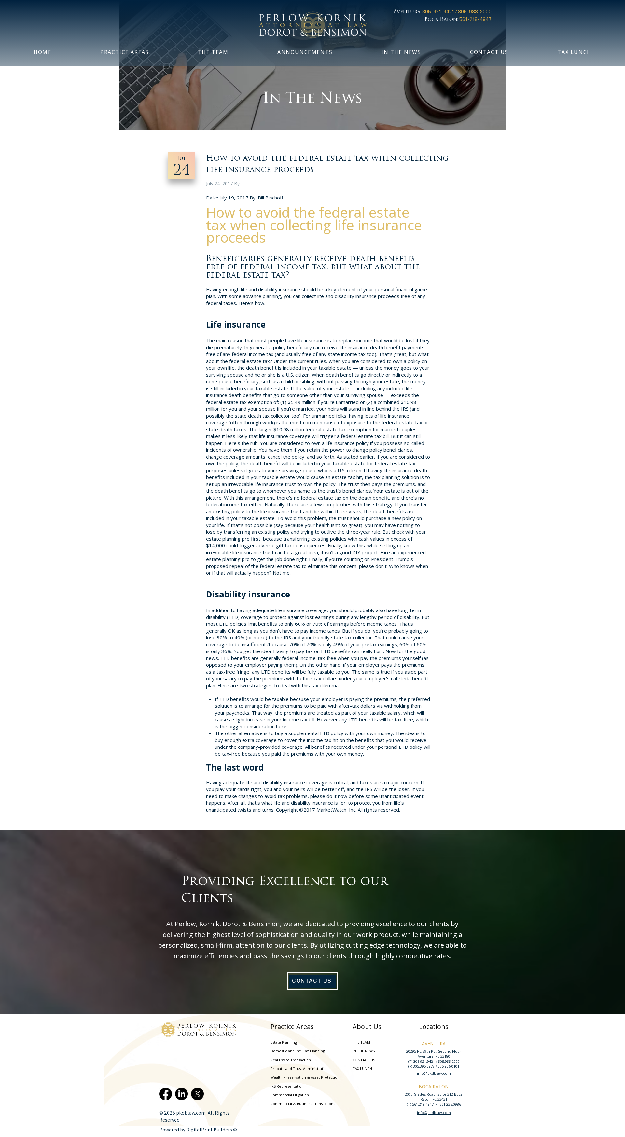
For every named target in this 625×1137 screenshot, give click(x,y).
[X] (197, 1094)
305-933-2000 (475, 11)
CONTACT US (364, 1059)
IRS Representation (287, 1086)
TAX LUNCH (362, 1068)
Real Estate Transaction (291, 1059)
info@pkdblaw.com (434, 1073)
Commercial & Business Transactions (299, 1103)
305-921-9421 (438, 11)
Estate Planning (284, 1042)
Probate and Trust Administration (299, 1068)
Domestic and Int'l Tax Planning (298, 1050)
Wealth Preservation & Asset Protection (299, 1077)
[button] (213, 52)
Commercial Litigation (290, 1094)
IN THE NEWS (364, 1050)
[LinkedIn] (181, 1094)
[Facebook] (165, 1094)
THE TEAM (361, 1042)
